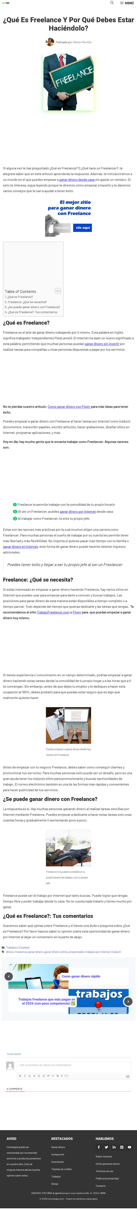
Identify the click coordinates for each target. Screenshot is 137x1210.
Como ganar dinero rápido (81, 976)
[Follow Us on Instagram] (122, 1147)
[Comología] (6, 3)
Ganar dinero (58, 1147)
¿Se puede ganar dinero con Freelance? (34, 307)
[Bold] (20, 1076)
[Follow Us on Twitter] (106, 1147)
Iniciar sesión (14, 1053)
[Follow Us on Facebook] (99, 1147)
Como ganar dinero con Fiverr (69, 406)
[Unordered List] (43, 1076)
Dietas (54, 1183)
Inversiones (57, 1161)
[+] (66, 1075)
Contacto (101, 1185)
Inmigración (57, 1154)
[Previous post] (8, 976)
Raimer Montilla (82, 42)
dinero (10, 951)
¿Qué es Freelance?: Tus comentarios (32, 312)
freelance (21, 951)
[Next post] (128, 1001)
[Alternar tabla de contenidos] (56, 291)
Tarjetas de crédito (61, 1169)
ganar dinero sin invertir (102, 344)
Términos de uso (104, 1171)
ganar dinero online (55, 951)
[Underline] (29, 1076)
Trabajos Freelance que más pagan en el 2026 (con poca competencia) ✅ (46, 1001)
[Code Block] (53, 1076)
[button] (112, 3)
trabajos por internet (97, 951)
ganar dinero (35, 951)
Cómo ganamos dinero (108, 1163)
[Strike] (34, 1076)
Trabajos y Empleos (18, 947)
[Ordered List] (39, 1076)
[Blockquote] (48, 1076)
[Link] (57, 1076)
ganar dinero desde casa (77, 179)
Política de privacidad (107, 1178)
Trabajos (56, 1176)
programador (76, 951)
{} (62, 1075)
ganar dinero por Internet (78, 511)
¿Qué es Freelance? (20, 297)
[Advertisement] (69, 140)
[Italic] (25, 1076)
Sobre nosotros (104, 1156)
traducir (116, 951)
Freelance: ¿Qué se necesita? (27, 302)
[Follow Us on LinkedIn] (114, 1147)
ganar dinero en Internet (20, 546)
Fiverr (77, 612)
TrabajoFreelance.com (53, 612)
